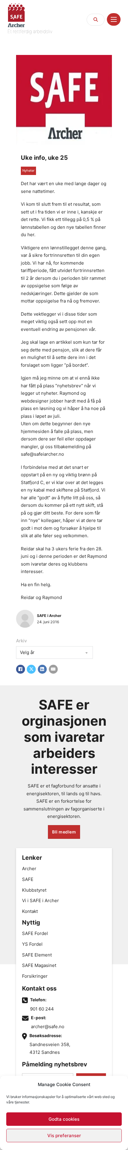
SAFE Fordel (35, 933)
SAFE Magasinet (39, 965)
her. (31, 234)
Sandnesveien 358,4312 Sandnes (49, 1048)
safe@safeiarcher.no (42, 454)
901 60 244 (42, 1009)
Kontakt (30, 911)
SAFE (27, 879)
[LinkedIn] (42, 669)
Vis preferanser (64, 1135)
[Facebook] (20, 669)
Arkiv (21, 641)
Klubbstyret (34, 890)
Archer (29, 868)
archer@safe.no (47, 1026)
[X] (31, 669)
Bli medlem (64, 831)
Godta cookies (64, 1119)
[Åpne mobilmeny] (114, 19)
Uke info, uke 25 (44, 157)
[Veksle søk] (95, 20)
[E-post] (53, 669)
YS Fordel (32, 944)
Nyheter (28, 170)
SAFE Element (37, 955)
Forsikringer (35, 976)
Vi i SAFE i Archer (40, 900)
